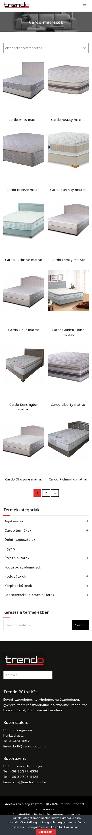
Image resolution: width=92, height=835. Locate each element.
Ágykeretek (14, 521)
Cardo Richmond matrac (68, 479)
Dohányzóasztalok (19, 539)
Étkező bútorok (16, 558)
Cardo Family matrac (68, 259)
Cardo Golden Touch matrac (68, 332)
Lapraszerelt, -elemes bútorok (29, 595)
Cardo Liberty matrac (68, 404)
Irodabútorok (15, 576)
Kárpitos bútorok (18, 586)
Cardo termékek (17, 530)
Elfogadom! (46, 831)
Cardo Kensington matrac (23, 406)
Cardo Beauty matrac (68, 119)
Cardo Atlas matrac (23, 119)
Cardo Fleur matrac (23, 329)
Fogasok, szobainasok (22, 567)
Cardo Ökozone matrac (23, 479)
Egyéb (9, 549)
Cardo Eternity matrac (68, 189)
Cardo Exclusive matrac (23, 259)
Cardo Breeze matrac (23, 189)
